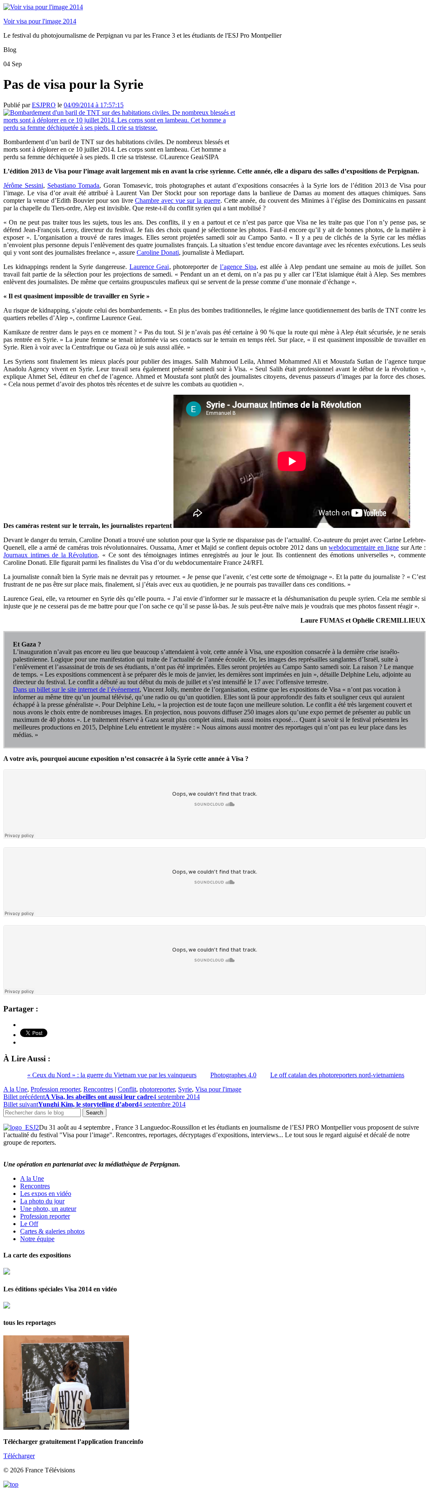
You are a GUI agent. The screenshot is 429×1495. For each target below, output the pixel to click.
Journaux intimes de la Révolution (50, 555)
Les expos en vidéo (45, 1193)
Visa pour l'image (218, 1089)
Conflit (127, 1089)
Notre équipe (37, 1238)
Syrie (185, 1089)
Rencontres (98, 1089)
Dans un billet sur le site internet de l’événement (76, 689)
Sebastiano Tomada (73, 185)
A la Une (15, 1089)
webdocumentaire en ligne (363, 547)
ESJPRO (44, 105)
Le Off (29, 1223)
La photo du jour (42, 1201)
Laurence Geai (149, 266)
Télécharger (19, 1455)
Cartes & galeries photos (52, 1231)
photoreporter (157, 1089)
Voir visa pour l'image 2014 (39, 21)
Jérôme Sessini (23, 185)
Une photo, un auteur (48, 1208)
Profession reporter (55, 1089)
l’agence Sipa (238, 266)
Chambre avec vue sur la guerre (177, 200)
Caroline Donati (158, 252)
